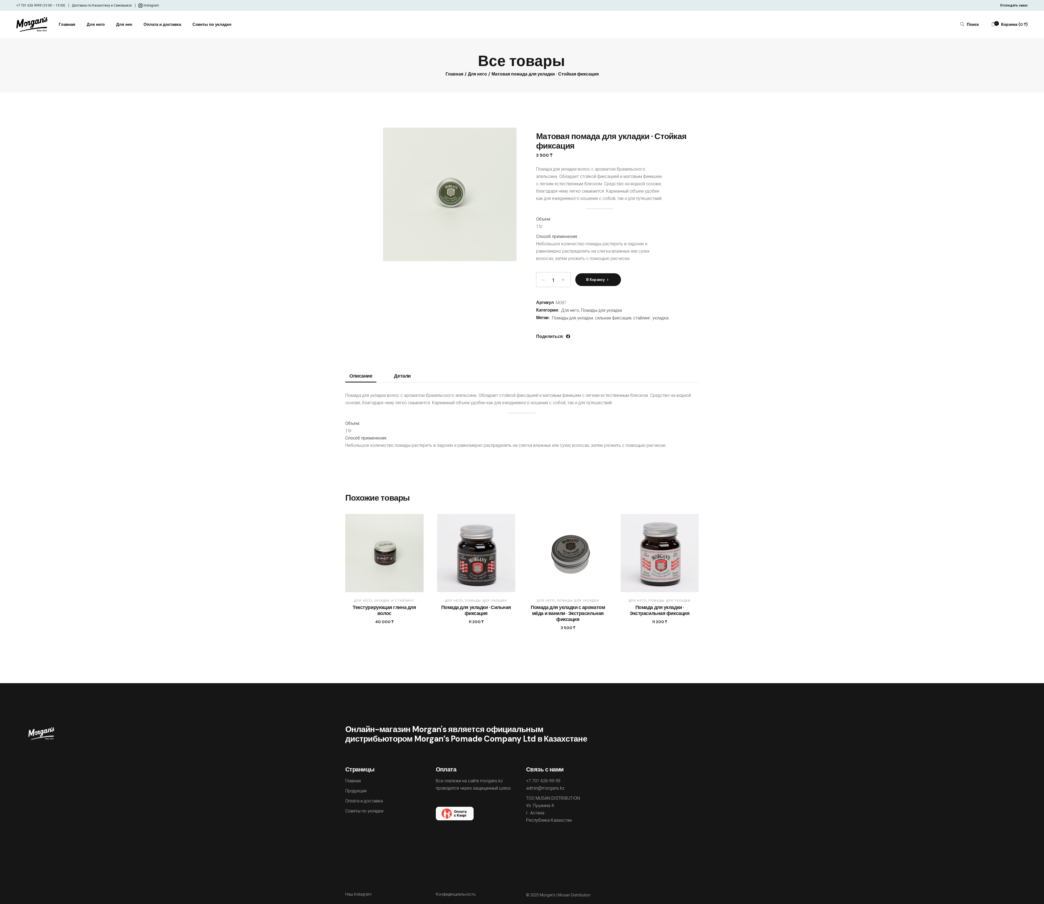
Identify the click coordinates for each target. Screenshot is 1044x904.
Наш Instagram (358, 894)
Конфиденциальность (456, 894)
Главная (353, 780)
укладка (660, 318)
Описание (360, 376)
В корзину (595, 279)
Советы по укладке (364, 811)
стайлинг (642, 318)
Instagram (151, 5)
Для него (570, 310)
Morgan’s (548, 895)
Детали (402, 376)
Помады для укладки (601, 310)
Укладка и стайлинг (394, 600)
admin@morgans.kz (545, 788)
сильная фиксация (613, 318)
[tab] (360, 377)
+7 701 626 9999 (29, 5)
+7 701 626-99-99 (543, 780)
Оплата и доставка (364, 800)
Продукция (355, 790)
